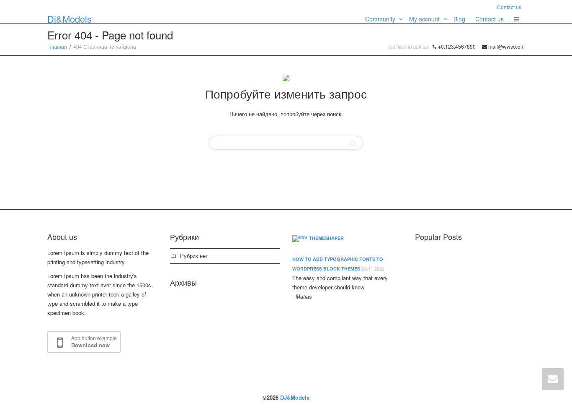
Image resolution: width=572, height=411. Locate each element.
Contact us (509, 6)
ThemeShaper (326, 238)
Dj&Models (69, 18)
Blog (459, 19)
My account (425, 19)
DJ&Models (294, 397)
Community (381, 19)
